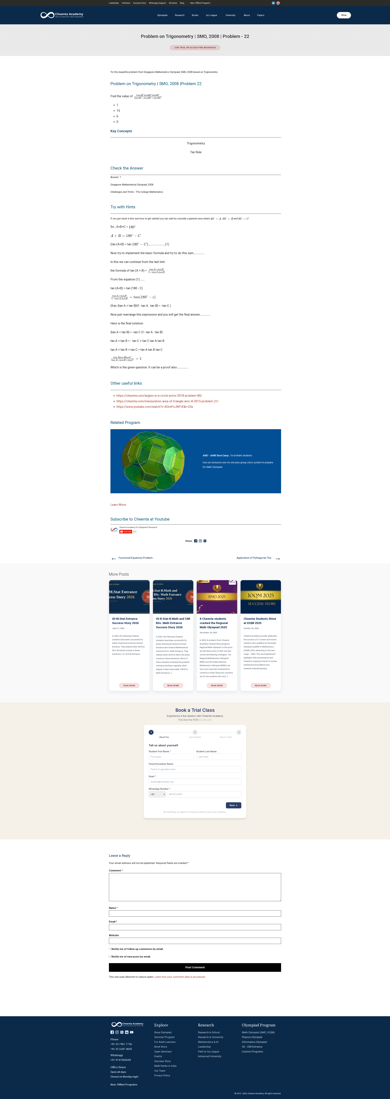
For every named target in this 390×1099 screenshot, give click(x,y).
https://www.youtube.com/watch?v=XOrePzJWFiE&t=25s (155, 407)
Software (126, 3)
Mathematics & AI (208, 1041)
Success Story (139, 3)
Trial (344, 15)
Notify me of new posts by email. (131, 956)
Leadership (114, 3)
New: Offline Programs (200, 3)
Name (113, 907)
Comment (116, 870)
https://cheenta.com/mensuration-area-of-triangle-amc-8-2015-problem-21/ (168, 401)
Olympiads (162, 15)
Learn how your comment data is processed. (180, 976)
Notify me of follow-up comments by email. (137, 948)
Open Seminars (163, 1051)
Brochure (173, 3)
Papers (260, 15)
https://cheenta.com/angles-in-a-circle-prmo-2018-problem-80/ (159, 395)
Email (113, 921)
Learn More (118, 505)
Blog (182, 3)
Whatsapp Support (157, 3)
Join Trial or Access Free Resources (195, 47)
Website (114, 935)
